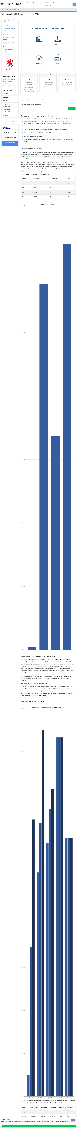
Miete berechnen (48, 4)
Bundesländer (41, 3)
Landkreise (33, 3)
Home (24, 3)
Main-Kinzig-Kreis (12, 9)
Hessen (6, 9)
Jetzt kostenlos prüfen (10, 142)
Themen (55, 3)
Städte (28, 3)
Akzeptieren (39, 1126)
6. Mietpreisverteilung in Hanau (9, 46)
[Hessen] (10, 63)
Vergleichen (72, 108)
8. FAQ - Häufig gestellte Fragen (9, 54)
